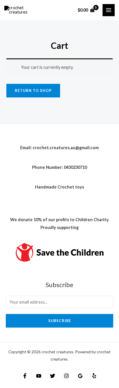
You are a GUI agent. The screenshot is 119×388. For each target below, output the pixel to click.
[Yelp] (94, 375)
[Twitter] (52, 375)
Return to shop (33, 90)
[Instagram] (66, 375)
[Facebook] (24, 375)
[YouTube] (38, 375)
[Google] (80, 375)
